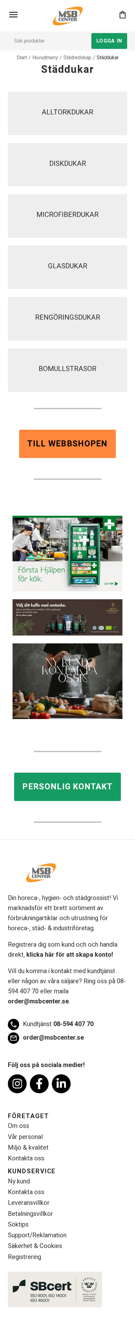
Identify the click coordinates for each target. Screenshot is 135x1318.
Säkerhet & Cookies (35, 1246)
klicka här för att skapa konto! (69, 954)
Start (22, 57)
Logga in (109, 41)
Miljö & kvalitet (28, 1147)
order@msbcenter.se (38, 1001)
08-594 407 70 (52, 1024)
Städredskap (77, 57)
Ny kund (19, 1181)
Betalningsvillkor (30, 1213)
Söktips (18, 1224)
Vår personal (25, 1136)
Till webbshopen (67, 444)
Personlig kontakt (67, 787)
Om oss (18, 1125)
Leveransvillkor (29, 1202)
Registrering (24, 1257)
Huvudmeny (45, 57)
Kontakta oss (26, 1158)
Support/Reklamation (37, 1235)
